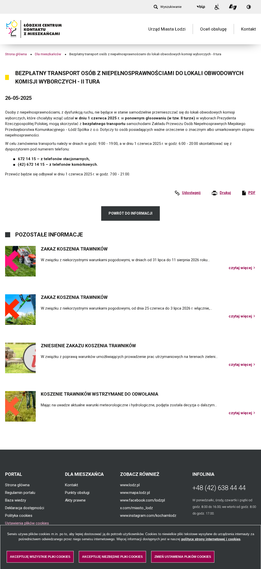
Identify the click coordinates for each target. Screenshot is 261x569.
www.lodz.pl (130, 485)
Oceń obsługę (213, 29)
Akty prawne (75, 500)
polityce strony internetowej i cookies (210, 539)
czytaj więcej (242, 268)
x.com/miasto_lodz (136, 508)
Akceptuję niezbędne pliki (112, 557)
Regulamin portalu (20, 492)
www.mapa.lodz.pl (135, 492)
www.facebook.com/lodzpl (142, 500)
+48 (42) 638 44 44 (219, 488)
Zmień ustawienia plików (182, 557)
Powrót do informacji (130, 213)
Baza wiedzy (15, 500)
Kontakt (248, 29)
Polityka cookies (18, 515)
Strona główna (16, 54)
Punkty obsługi (77, 492)
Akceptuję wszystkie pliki (40, 557)
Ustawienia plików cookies (27, 523)
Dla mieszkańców (48, 54)
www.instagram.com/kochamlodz (148, 515)
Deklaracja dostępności (24, 508)
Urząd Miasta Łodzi (167, 29)
